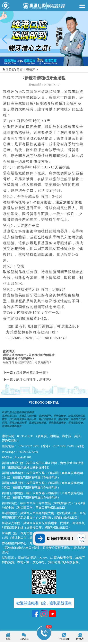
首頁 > (21, 69)
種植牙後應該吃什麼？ (32, 372)
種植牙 (30, 69)
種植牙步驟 (64, 103)
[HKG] (44, 65)
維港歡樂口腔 (44, 332)
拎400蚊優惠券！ (60, 539)
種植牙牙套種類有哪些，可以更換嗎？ (27, 362)
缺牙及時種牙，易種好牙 (34, 379)
